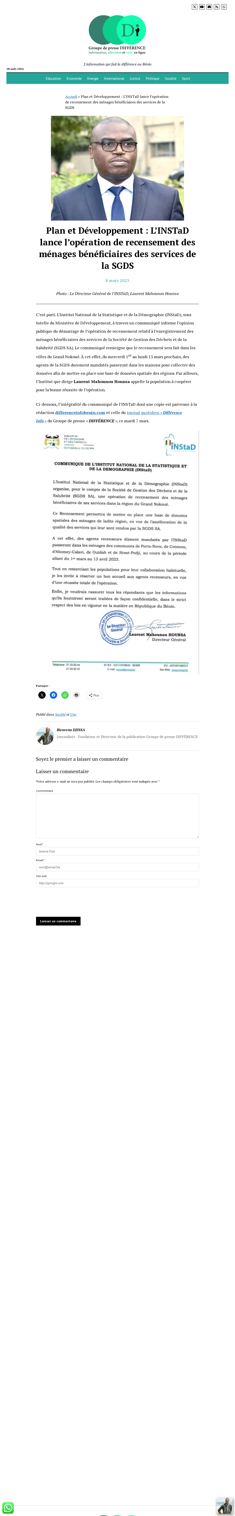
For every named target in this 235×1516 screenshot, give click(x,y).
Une (73, 714)
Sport (186, 78)
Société (170, 78)
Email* (40, 860)
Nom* (39, 844)
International (114, 78)
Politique (152, 78)
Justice (135, 78)
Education (53, 78)
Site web (41, 876)
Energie (92, 78)
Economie (74, 78)
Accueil (71, 96)
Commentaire (44, 790)
